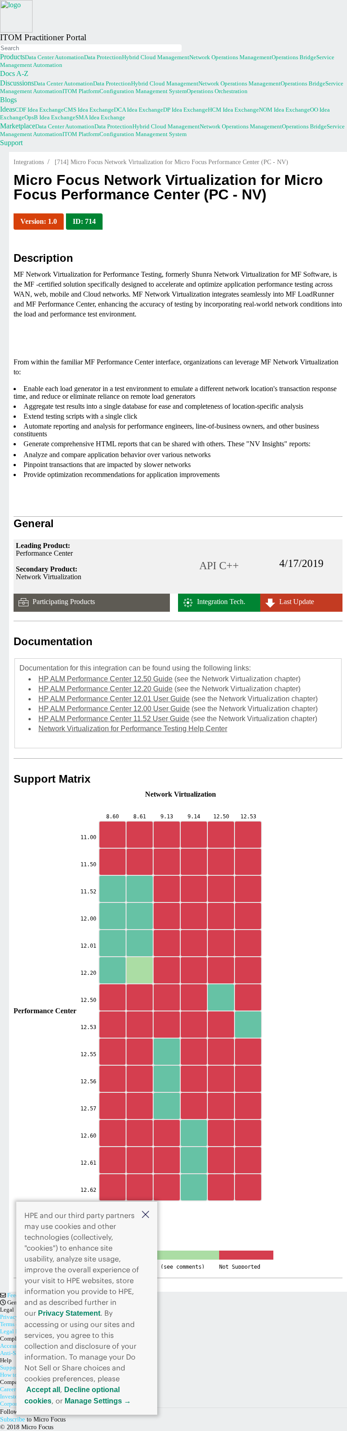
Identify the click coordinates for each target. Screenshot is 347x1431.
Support (11, 142)
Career (8, 1389)
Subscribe (12, 1419)
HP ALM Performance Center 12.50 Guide (105, 679)
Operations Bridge (294, 57)
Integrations (29, 162)
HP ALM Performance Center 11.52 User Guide (113, 719)
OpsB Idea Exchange (49, 117)
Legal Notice (16, 1331)
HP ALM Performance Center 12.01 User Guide (114, 699)
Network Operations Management (230, 57)
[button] (145, 1214)
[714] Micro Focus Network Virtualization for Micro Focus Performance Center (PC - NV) (171, 162)
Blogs (8, 100)
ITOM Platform (80, 91)
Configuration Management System (143, 91)
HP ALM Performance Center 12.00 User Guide (114, 709)
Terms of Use (15, 1324)
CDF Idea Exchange (39, 109)
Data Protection (103, 57)
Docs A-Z (14, 73)
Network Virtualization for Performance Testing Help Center (132, 728)
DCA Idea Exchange (138, 109)
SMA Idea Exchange (100, 117)
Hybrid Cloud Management (155, 57)
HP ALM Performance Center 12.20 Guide (105, 689)
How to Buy (14, 1374)
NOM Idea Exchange (284, 109)
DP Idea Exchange (185, 109)
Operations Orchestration (217, 91)
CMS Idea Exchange (89, 109)
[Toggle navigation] (1, 43)
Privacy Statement (69, 1313)
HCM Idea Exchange (233, 109)
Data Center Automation (54, 57)
